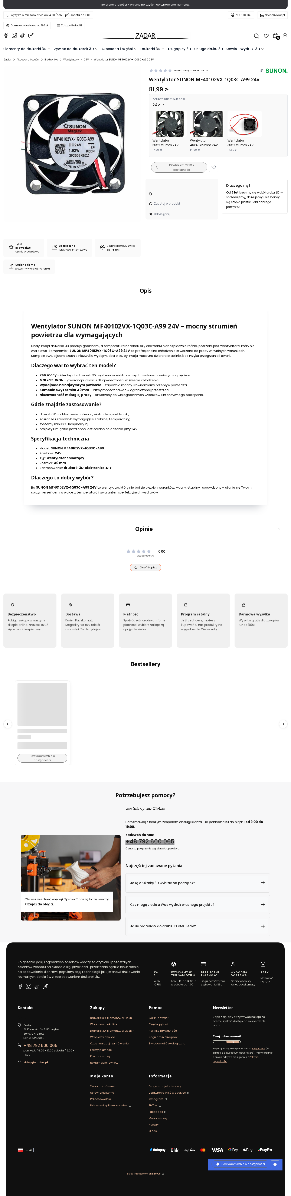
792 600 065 (243, 15)
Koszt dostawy (100, 1056)
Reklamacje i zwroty (104, 1063)
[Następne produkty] (283, 724)
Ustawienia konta (102, 1093)
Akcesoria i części (28, 59)
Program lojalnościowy (165, 1086)
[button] (213, 167)
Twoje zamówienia (103, 1086)
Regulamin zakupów (163, 1037)
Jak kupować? (159, 1018)
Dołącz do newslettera (232, 1041)
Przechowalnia (100, 1099)
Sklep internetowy (144, 1173)
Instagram (156, 1099)
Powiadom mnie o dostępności (181, 167)
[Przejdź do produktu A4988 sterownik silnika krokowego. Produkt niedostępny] (42, 708)
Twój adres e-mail (227, 1036)
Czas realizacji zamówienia (109, 1043)
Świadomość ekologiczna (167, 1043)
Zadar (7, 59)
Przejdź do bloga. (39, 904)
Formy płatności (101, 1050)
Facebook (156, 1112)
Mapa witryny (158, 1118)
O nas (153, 1131)
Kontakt (154, 1125)
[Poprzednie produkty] (7, 724)
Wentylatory (71, 59)
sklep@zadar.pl (275, 15)
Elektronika (51, 59)
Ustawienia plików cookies (109, 1105)
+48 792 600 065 (149, 841)
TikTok (153, 1105)
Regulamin (258, 1048)
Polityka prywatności (163, 1031)
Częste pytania (159, 1024)
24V (86, 59)
